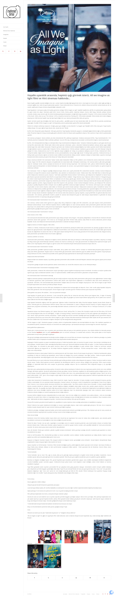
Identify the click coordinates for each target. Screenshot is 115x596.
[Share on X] (48, 578)
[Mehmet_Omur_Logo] (11, 11)
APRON (29, 594)
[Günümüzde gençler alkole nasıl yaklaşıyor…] (114, 298)
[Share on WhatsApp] (62, 578)
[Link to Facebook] (9, 51)
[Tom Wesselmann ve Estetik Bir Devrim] (1, 298)
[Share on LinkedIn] (76, 578)
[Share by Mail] (90, 578)
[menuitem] (11, 27)
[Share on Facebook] (34, 578)
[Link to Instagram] (15, 51)
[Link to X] (3, 51)
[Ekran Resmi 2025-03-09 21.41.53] (69, 48)
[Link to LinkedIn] (20, 51)
